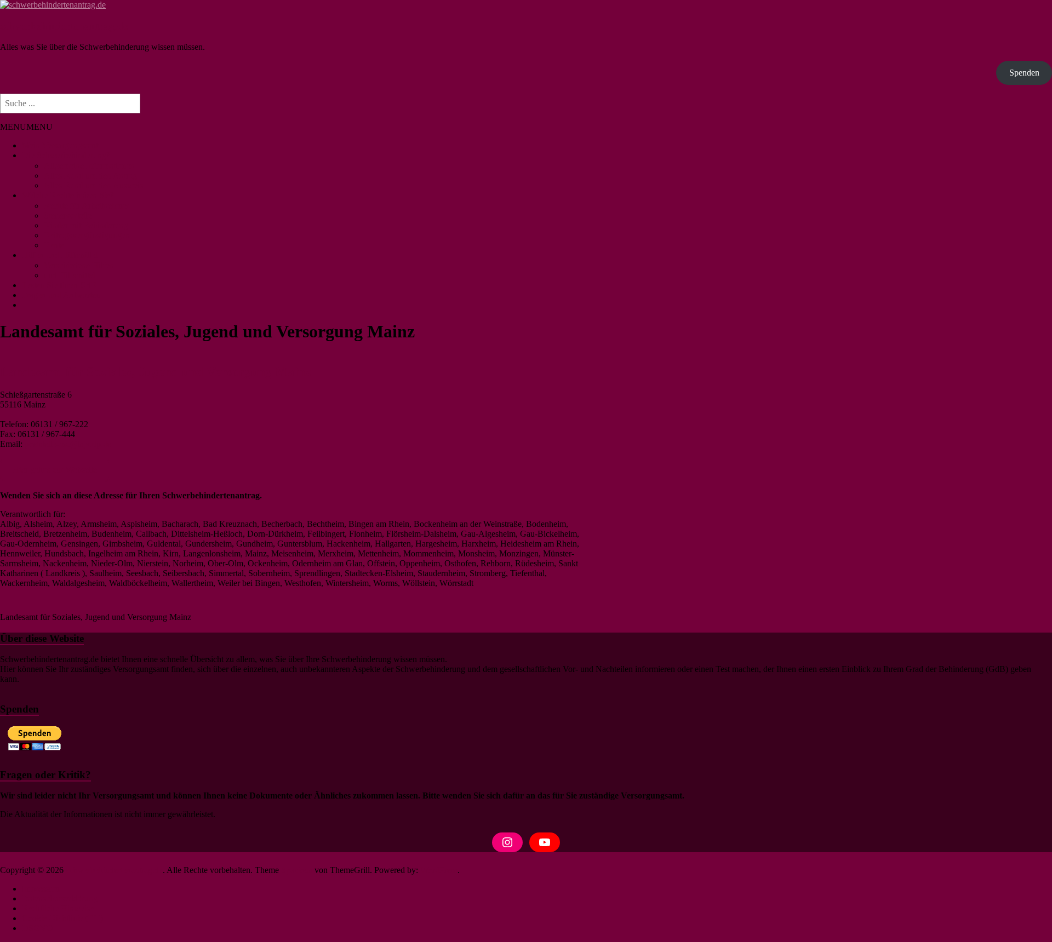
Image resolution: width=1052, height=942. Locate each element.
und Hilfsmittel (69, 275)
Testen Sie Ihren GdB (59, 285)
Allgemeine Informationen (89, 165)
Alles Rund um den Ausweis (93, 185)
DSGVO (37, 928)
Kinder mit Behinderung (86, 225)
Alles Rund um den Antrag (90, 175)
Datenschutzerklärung (60, 898)
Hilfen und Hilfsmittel (60, 255)
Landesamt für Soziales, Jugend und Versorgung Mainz (155, 372)
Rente (54, 245)
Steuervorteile (68, 215)
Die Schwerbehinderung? (66, 155)
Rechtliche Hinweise (58, 908)
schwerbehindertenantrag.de (64, 26)
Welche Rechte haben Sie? (68, 195)
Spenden (1024, 72)
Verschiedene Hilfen (79, 265)
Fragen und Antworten (61, 295)
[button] (26, 126)
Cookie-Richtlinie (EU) (62, 918)
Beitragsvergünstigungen (87, 235)
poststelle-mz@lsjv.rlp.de (68, 444)
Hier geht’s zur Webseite (55, 469)
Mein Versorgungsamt (60, 145)
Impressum (41, 888)
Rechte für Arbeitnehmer (86, 205)
